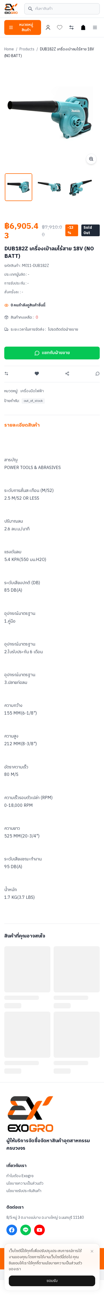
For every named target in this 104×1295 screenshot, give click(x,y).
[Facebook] (11, 1230)
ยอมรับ (52, 1281)
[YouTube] (39, 1230)
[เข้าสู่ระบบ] (48, 27)
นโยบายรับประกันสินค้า (23, 1191)
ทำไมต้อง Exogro (20, 1176)
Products (26, 49)
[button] (18, 187)
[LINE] (25, 1230)
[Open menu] (95, 27)
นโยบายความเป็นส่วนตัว (24, 1183)
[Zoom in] (91, 159)
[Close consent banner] (92, 1251)
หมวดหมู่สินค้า (26, 27)
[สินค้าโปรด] (60, 27)
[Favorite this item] (37, 373)
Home (9, 49)
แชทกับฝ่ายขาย (56, 352)
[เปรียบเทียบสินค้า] (71, 27)
